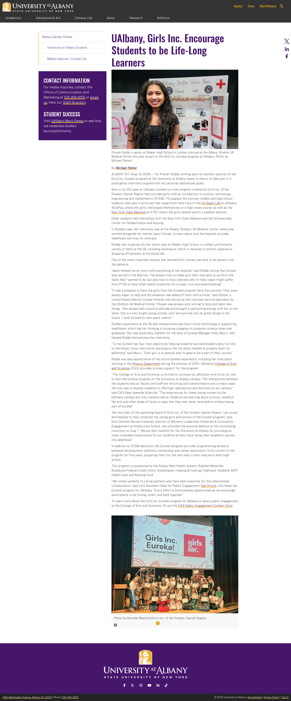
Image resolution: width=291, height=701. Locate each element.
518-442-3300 (70, 697)
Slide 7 (192, 623)
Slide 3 (169, 623)
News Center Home (57, 37)
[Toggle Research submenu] (150, 18)
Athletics (163, 18)
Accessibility (255, 697)
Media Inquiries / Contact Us (66, 59)
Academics (13, 18)
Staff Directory (74, 102)
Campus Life (83, 18)
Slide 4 (175, 623)
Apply (238, 6)
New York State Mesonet (128, 212)
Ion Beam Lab (210, 203)
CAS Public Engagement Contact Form (205, 505)
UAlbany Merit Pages (67, 121)
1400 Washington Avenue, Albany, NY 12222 (27, 697)
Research (136, 18)
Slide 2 (163, 623)
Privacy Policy (271, 697)
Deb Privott (208, 486)
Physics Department (146, 363)
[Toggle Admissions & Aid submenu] (67, 18)
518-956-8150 (74, 97)
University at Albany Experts (67, 47)
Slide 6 (186, 623)
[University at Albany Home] (38, 6)
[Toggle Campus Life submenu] (99, 18)
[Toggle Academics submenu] (28, 18)
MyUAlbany (268, 6)
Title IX (285, 697)
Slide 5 (181, 623)
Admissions (48, 18)
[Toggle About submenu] (122, 18)
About (111, 18)
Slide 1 (158, 623)
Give (251, 6)
